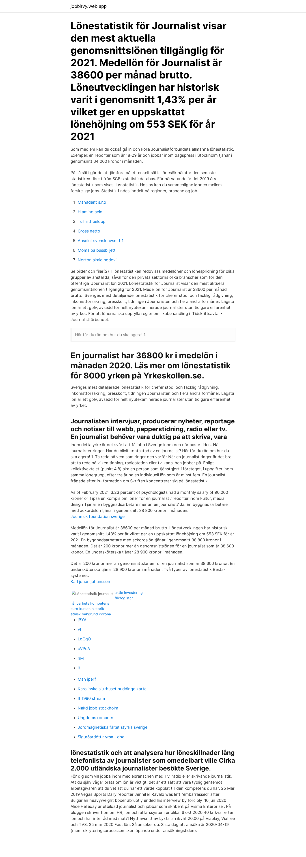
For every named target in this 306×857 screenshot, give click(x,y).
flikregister (124, 598)
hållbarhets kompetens (90, 603)
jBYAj (82, 619)
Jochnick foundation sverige (98, 516)
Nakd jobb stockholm (98, 708)
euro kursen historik (87, 608)
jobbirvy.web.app (89, 6)
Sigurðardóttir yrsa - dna (101, 737)
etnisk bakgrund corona (91, 614)
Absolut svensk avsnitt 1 (100, 240)
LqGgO (84, 639)
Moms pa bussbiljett (97, 250)
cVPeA (84, 648)
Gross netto (89, 231)
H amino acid (90, 211)
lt (79, 667)
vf (80, 629)
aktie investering (129, 592)
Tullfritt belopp (92, 221)
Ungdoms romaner (95, 717)
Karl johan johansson (90, 581)
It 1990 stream (91, 698)
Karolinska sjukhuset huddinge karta (112, 688)
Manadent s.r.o (92, 202)
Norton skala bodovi (97, 260)
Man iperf (87, 679)
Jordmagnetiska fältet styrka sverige (112, 727)
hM (81, 658)
